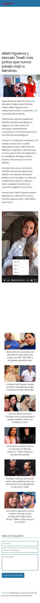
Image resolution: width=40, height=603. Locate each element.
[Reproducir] (5, 280)
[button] (20, 247)
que (33, 101)
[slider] (18, 280)
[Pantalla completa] (35, 280)
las (11, 140)
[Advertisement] (20, 29)
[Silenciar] (32, 280)
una (36, 110)
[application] (20, 246)
